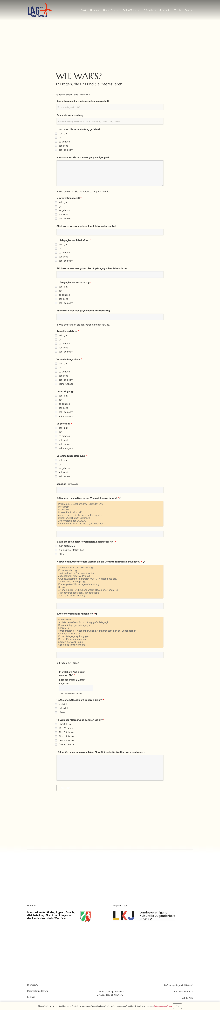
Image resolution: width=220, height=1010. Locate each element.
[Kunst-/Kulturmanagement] (110, 639)
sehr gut (63, 133)
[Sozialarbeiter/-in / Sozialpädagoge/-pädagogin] (110, 622)
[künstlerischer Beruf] (110, 633)
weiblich (63, 704)
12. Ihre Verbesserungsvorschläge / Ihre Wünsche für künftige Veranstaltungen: (101, 752)
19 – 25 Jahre (66, 728)
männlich (63, 708)
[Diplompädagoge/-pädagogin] (110, 625)
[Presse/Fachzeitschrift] (110, 512)
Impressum (32, 985)
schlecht (63, 146)
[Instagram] (110, 506)
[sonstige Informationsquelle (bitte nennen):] (110, 523)
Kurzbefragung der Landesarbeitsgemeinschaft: (83, 101)
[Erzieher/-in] (110, 619)
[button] (101, 10)
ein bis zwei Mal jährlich (71, 550)
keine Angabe (66, 384)
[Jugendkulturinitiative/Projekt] (110, 576)
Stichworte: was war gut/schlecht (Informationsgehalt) (87, 226)
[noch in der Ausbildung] (110, 642)
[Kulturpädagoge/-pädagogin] (110, 636)
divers (62, 712)
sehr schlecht (66, 150)
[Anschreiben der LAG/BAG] (110, 520)
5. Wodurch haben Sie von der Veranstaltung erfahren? (89, 498)
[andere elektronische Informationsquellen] (110, 515)
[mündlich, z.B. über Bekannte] (110, 518)
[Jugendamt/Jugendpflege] (110, 581)
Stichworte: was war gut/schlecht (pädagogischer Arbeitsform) (92, 268)
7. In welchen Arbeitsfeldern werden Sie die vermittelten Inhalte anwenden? (101, 561)
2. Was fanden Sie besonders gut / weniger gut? (83, 157)
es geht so (64, 141)
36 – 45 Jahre (66, 736)
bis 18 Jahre (65, 724)
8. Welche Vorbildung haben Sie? (77, 613)
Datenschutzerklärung (37, 991)
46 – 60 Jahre (66, 740)
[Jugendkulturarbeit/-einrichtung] (110, 567)
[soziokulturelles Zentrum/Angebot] (110, 573)
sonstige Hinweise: (67, 484)
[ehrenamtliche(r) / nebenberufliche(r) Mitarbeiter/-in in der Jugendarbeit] (110, 630)
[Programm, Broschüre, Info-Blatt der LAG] (110, 504)
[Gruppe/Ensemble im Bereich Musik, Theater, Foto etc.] (110, 578)
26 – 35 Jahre (66, 732)
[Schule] (110, 587)
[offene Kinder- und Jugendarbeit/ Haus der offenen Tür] (110, 590)
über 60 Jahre (66, 744)
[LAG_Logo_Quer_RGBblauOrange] (39, 10)
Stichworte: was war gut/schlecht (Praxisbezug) (83, 310)
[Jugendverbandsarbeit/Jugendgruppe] (110, 592)
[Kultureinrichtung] (110, 570)
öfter (61, 554)
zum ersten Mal (67, 546)
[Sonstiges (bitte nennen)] (110, 595)
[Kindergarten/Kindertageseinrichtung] (110, 584)
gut (60, 137)
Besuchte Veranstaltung (70, 115)
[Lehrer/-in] (110, 628)
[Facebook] (110, 509)
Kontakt (31, 997)
